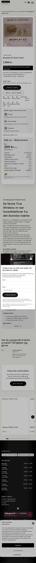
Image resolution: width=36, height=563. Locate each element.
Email (3, 287)
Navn (3, 280)
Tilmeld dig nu (10, 295)
